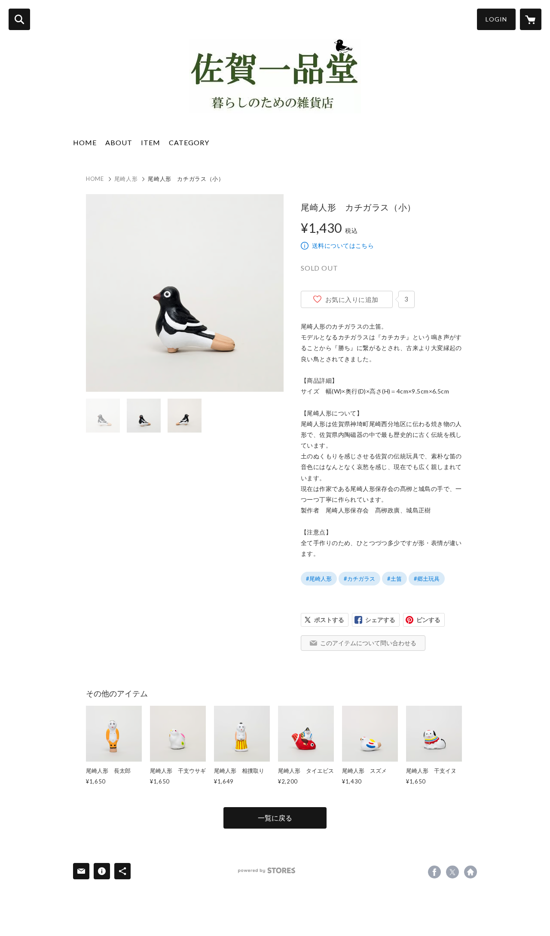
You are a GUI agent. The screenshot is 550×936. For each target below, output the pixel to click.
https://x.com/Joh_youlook (452, 872)
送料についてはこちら (343, 245)
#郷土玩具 (427, 578)
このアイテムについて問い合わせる (368, 642)
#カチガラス (359, 578)
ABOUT (118, 142)
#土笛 (394, 578)
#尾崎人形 (319, 578)
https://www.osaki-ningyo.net (470, 872)
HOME (85, 142)
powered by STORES (266, 870)
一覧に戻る (275, 818)
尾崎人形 (126, 178)
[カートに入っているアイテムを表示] (530, 19)
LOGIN (496, 19)
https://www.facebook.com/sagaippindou (434, 872)
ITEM (150, 142)
